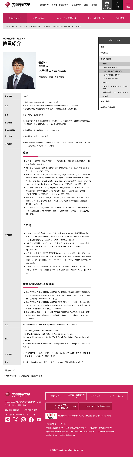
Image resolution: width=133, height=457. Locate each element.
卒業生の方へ (96, 396)
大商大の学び (39, 18)
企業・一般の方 (90, 4)
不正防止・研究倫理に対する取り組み (115, 87)
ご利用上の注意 (30, 410)
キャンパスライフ (96, 18)
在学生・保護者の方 (60, 4)
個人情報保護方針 (12, 410)
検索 (117, 7)
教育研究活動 (35, 26)
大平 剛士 (77, 26)
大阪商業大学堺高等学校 (99, 428)
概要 (102, 46)
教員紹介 (47, 26)
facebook (31, 419)
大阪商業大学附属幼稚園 (55, 431)
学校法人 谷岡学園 (52, 428)
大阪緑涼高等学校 (105, 431)
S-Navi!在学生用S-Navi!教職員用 (61, 406)
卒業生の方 (76, 4)
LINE (7, 419)
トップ (10, 26)
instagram (23, 419)
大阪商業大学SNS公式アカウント (20, 414)
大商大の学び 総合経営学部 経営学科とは (24, 375)
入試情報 (120, 18)
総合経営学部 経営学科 (62, 26)
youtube (39, 419)
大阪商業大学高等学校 (75, 428)
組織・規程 (105, 101)
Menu (128, 7)
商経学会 (105, 82)
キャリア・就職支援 (66, 18)
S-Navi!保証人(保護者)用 (95, 406)
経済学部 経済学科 (111, 67)
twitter (15, 419)
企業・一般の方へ (117, 396)
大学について (15, 18)
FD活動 (105, 96)
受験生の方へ (55, 396)
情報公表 (104, 52)
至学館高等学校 (66, 435)
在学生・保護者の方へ (76, 396)
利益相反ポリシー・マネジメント (115, 92)
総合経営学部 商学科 (112, 75)
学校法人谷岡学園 (108, 107)
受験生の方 (44, 4)
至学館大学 (50, 435)
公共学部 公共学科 (111, 78)
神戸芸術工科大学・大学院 (82, 431)
